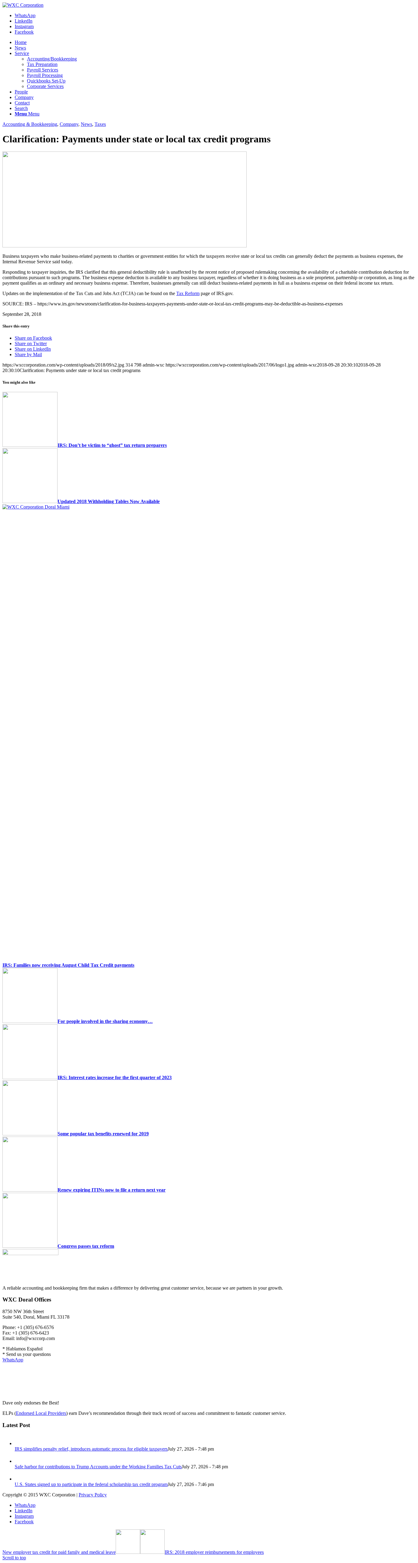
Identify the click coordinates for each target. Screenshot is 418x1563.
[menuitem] (215, 42)
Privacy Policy (93, 1494)
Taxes (100, 124)
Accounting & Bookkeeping (29, 124)
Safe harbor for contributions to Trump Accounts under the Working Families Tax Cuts (98, 1466)
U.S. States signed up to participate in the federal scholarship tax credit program (91, 1484)
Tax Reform (188, 293)
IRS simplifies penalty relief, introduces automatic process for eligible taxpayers (91, 1449)
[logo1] (22, 5)
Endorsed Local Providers (41, 1413)
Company (69, 124)
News (86, 124)
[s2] (124, 245)
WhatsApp (12, 1359)
